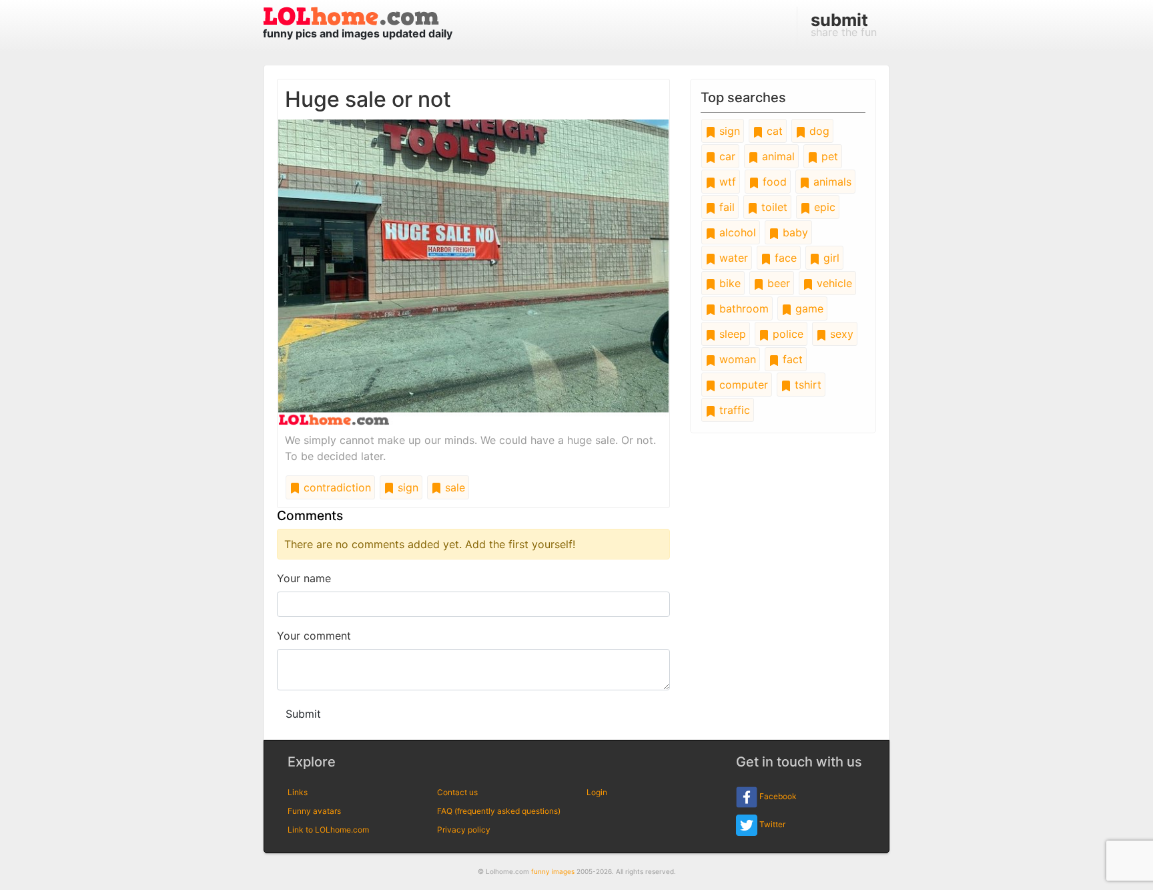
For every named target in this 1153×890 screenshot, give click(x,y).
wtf (726, 181)
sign (406, 487)
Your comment (314, 635)
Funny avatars (314, 811)
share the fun (844, 24)
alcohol (736, 232)
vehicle (832, 283)
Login (597, 792)
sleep (731, 334)
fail (725, 207)
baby (793, 232)
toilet (772, 207)
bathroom (742, 308)
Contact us (457, 792)
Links (298, 792)
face (784, 257)
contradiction (335, 487)
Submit (303, 713)
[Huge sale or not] (473, 271)
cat (773, 131)
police (786, 334)
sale (453, 487)
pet (828, 156)
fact (791, 359)
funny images (552, 871)
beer (777, 283)
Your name (304, 578)
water (732, 257)
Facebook (777, 796)
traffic (733, 410)
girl (829, 257)
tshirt (806, 384)
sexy (840, 334)
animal (777, 156)
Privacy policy (463, 830)
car (725, 156)
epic (823, 207)
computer (742, 384)
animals (830, 181)
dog (817, 131)
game (807, 308)
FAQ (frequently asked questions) (498, 811)
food (773, 181)
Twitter (771, 824)
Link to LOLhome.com (328, 830)
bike (728, 283)
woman (736, 359)
